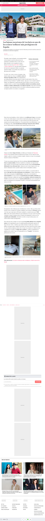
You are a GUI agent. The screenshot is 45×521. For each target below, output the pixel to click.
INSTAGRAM (25, 507)
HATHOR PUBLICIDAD (16, 504)
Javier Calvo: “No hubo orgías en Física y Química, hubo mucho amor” (34, 75)
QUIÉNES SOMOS (4, 507)
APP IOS (2, 504)
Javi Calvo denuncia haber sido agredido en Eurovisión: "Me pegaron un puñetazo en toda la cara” (34, 63)
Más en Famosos (6, 459)
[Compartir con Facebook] (22, 519)
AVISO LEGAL (36, 504)
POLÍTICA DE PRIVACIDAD (38, 505)
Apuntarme (38, 381)
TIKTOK (24, 509)
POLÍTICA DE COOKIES (38, 511)
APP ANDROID (3, 505)
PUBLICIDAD (14, 507)
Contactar (15, 500)
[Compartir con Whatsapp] (28, 519)
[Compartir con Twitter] (25, 519)
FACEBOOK (25, 505)
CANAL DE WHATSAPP (5, 509)
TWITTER (24, 504)
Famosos (4, 40)
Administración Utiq (38, 514)
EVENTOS (14, 505)
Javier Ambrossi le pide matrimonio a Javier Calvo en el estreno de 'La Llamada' (34, 70)
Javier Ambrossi (8, 66)
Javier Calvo (16, 65)
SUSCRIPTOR (14, 509)
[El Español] (22, 3)
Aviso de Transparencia (39, 513)
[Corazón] (22, 5)
